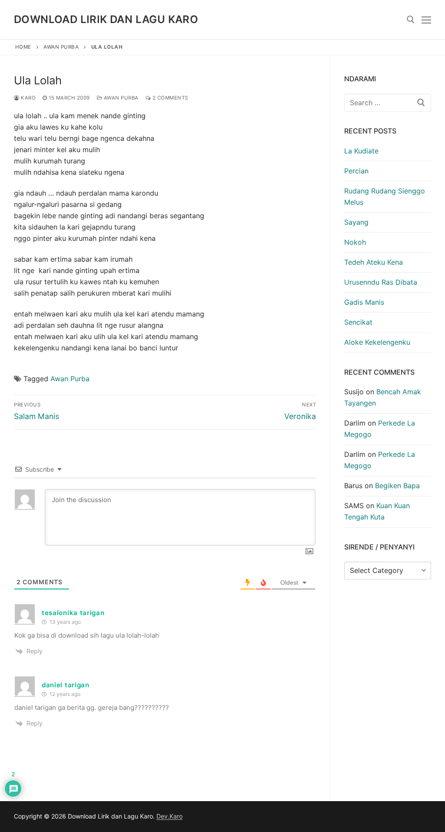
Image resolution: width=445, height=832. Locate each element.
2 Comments (169, 98)
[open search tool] (411, 19)
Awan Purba (61, 47)
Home (23, 47)
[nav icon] (426, 19)
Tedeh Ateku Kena (373, 262)
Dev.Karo (169, 816)
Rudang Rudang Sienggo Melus (384, 196)
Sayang (356, 222)
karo (28, 98)
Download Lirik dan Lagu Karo (106, 19)
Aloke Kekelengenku (377, 342)
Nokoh (355, 242)
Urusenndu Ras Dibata (380, 282)
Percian (356, 170)
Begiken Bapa (397, 485)
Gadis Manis (364, 302)
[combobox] (387, 102)
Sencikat (358, 322)
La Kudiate (361, 150)
